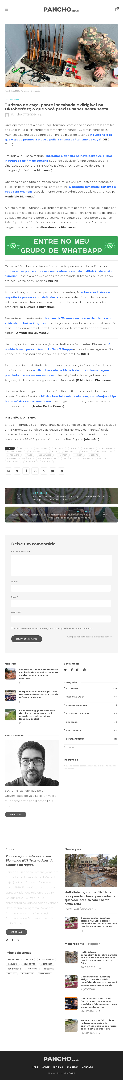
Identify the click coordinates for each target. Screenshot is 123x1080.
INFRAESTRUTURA (91, 739)
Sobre (45, 1067)
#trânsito (46, 462)
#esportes (29, 964)
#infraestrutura (105, 452)
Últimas (58, 1067)
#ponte (86, 458)
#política (49, 969)
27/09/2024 (30, 114)
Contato (87, 1067)
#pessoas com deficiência (19, 458)
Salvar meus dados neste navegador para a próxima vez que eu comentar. (54, 628)
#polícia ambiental (47, 458)
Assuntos (72, 1067)
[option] (32, 696)
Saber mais (16, 814)
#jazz (29, 455)
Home (35, 1067)
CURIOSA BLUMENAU (91, 705)
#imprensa (69, 452)
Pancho (16, 114)
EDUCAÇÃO (91, 722)
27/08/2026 (88, 989)
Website (16, 612)
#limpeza (62, 455)
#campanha (89, 448)
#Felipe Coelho (37, 452)
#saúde (12, 974)
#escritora (107, 448)
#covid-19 (12, 964)
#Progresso (12, 462)
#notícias (93, 455)
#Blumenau (42, 448)
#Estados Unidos (15, 452)
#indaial (86, 452)
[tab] (75, 944)
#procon (101, 458)
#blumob (59, 448)
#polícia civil (70, 458)
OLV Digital (69, 1073)
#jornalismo (45, 455)
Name (14, 581)
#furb (54, 452)
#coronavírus (46, 959)
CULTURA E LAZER (91, 697)
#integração (13, 455)
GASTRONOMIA (91, 730)
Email (14, 597)
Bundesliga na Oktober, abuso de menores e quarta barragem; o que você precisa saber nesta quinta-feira (51, 516)
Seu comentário (20, 552)
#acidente (24, 448)
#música (78, 455)
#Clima (29, 959)
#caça (73, 448)
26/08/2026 (88, 1011)
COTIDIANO (12, 99)
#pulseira (30, 462)
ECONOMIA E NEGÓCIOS (91, 713)
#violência (44, 974)
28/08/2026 (83, 908)
